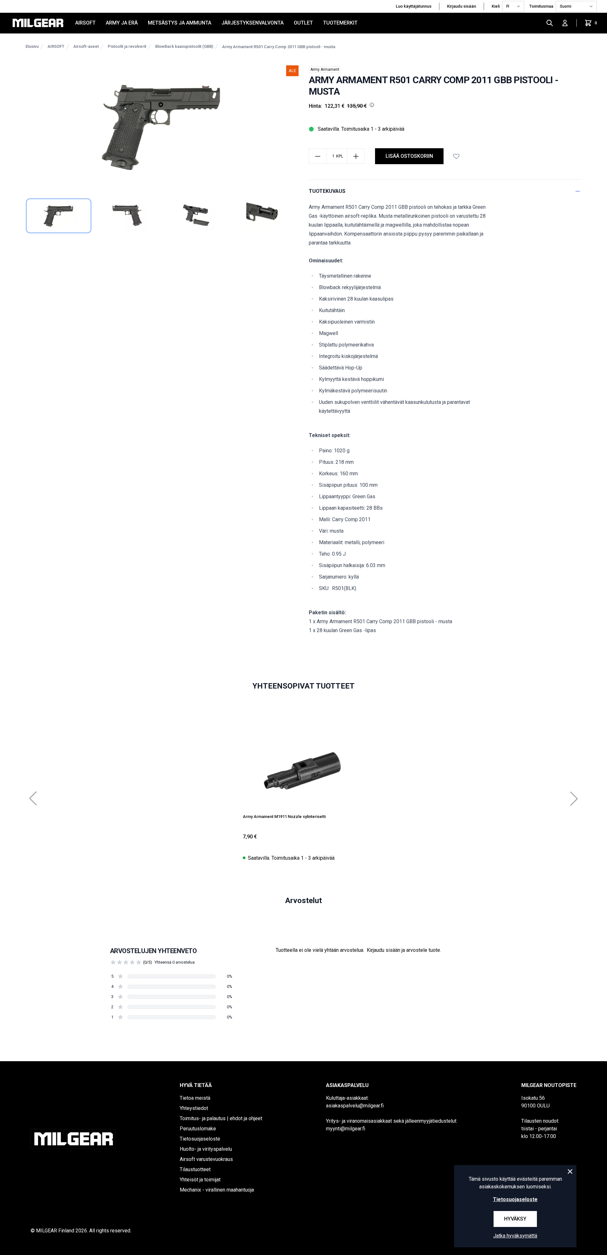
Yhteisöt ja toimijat (200, 1180)
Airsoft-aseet (86, 46)
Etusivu (32, 46)
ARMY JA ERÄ (122, 23)
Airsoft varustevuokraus (206, 1159)
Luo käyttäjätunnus (413, 6)
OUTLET (303, 23)
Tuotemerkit (340, 23)
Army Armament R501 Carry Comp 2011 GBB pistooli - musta (278, 46)
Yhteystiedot (194, 1108)
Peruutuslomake (198, 1129)
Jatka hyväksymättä (515, 1236)
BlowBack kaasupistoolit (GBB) (184, 46)
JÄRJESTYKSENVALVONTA (252, 23)
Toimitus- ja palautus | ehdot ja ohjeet (221, 1118)
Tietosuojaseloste (200, 1139)
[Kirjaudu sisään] (565, 23)
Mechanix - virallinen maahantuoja (217, 1190)
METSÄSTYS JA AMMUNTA (179, 23)
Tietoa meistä (195, 1098)
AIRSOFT (85, 23)
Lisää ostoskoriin (409, 156)
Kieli (496, 6)
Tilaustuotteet (195, 1169)
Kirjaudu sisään (461, 6)
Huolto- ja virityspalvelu (206, 1149)
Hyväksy (515, 1219)
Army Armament (324, 69)
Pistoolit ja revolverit (127, 46)
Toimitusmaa (541, 6)
